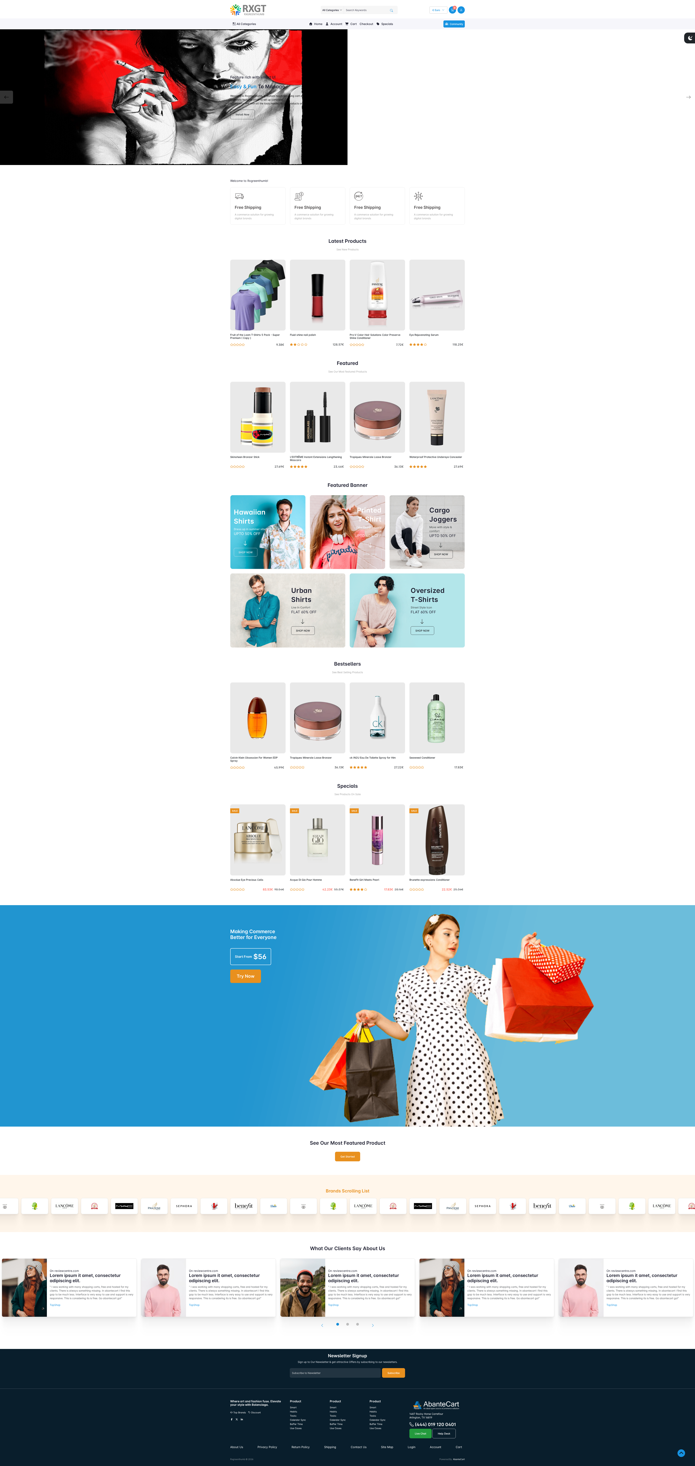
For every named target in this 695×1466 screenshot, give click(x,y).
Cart (353, 24)
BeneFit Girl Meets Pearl (364, 879)
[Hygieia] (244, 1206)
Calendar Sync (298, 1420)
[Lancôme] (274, 1206)
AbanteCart (459, 1459)
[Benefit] (154, 1206)
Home (317, 24)
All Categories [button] (246, 24)
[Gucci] (214, 1206)
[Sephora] (94, 1206)
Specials (387, 24)
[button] (452, 10)
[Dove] (184, 1206)
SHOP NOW (246, 552)
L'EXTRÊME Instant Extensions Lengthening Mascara (316, 458)
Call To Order (334, 447)
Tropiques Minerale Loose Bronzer (370, 456)
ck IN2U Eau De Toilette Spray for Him (373, 757)
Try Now (245, 976)
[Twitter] (236, 1419)
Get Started (347, 1156)
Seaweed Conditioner (422, 757)
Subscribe (393, 1372)
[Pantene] (65, 1206)
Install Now (242, 114)
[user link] (461, 10)
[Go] (391, 10)
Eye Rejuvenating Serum (424, 334)
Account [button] (336, 24)
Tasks (293, 1415)
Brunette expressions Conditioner (429, 879)
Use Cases (296, 1428)
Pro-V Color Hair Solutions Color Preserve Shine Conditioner (375, 336)
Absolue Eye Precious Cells (246, 879)
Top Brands (239, 1412)
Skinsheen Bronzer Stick (245, 456)
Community (456, 24)
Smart (293, 1407)
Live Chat (420, 1433)
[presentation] (322, 1325)
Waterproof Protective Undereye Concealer (435, 456)
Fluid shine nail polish (303, 334)
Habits (293, 1411)
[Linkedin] (241, 1419)
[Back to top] (681, 1453)
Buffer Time (296, 1424)
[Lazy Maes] (303, 1206)
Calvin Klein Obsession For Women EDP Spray (254, 759)
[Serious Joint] (124, 1206)
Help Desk (444, 1433)
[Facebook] (231, 1419)
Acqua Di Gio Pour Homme (306, 879)
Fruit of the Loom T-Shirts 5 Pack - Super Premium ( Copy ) (255, 336)
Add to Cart (274, 325)
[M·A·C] (35, 1206)
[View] (234, 325)
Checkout (366, 24)
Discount (255, 1412)
